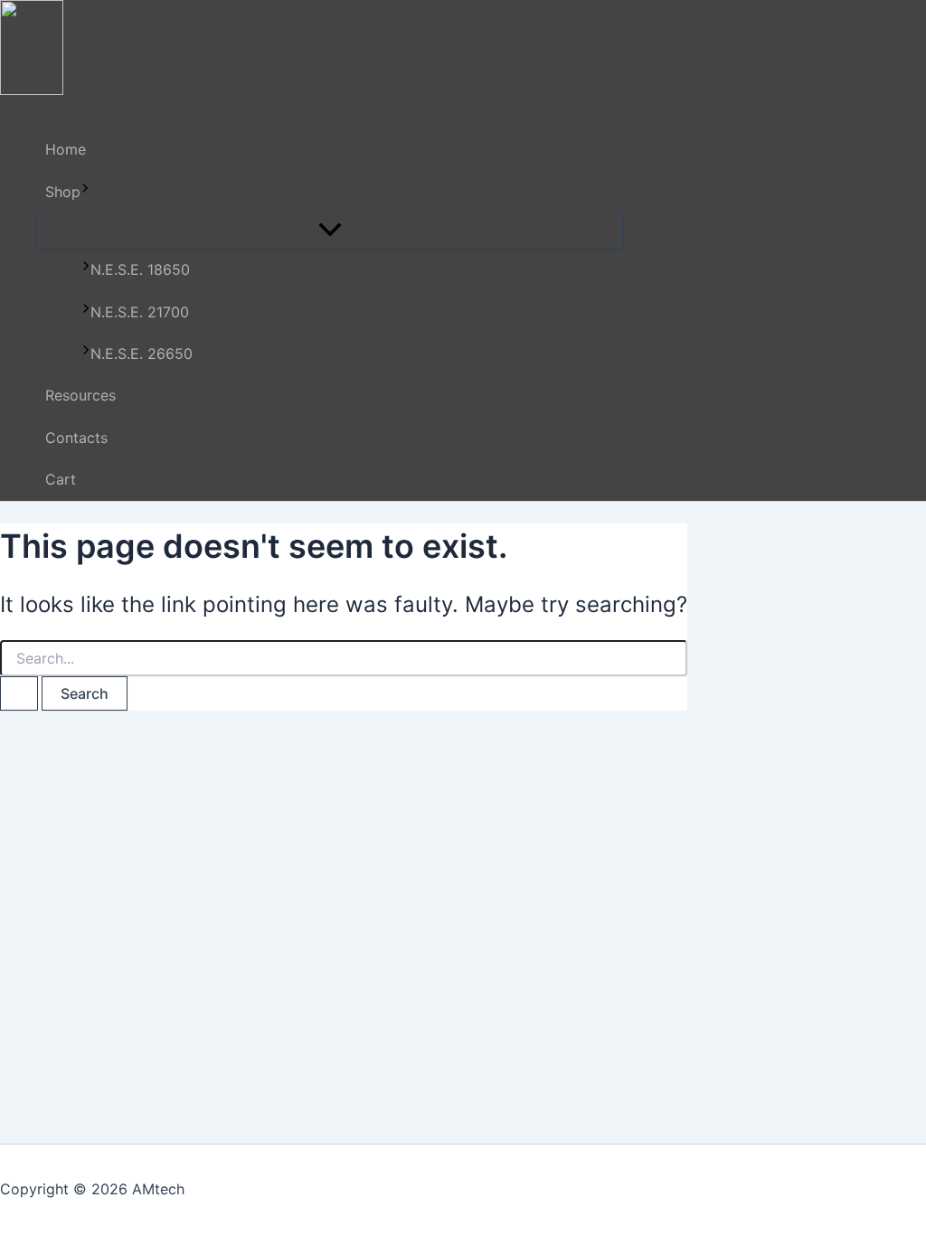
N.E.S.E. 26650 (141, 353)
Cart (60, 479)
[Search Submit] (19, 693)
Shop (62, 192)
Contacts (76, 438)
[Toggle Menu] (329, 230)
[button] (85, 191)
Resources (80, 395)
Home (65, 149)
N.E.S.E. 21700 (139, 312)
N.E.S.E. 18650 (140, 269)
